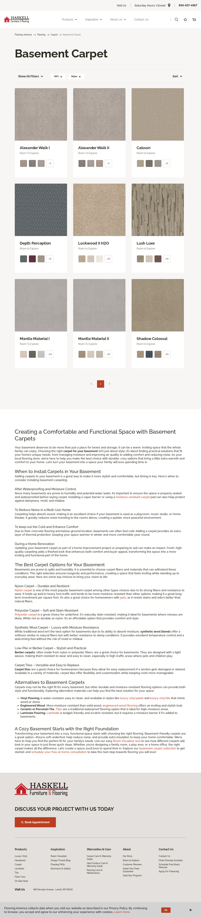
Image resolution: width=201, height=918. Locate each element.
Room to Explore (131, 860)
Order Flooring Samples (171, 860)
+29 (108, 259)
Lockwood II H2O (93, 243)
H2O (56, 76)
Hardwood (20, 860)
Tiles (59, 709)
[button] (176, 19)
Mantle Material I (35, 338)
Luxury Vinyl (21, 856)
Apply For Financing (169, 871)
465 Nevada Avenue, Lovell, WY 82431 (53, 889)
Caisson (143, 148)
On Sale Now (21, 881)
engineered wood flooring (120, 705)
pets (123, 597)
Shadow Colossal (152, 338)
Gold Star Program (132, 875)
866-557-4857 (188, 5)
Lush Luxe (146, 243)
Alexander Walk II (93, 148)
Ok (165, 910)
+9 (50, 163)
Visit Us (121, 5)
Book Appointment (37, 822)
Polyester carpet (26, 614)
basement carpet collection (157, 748)
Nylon (74, 76)
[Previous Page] (91, 384)
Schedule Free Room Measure (169, 866)
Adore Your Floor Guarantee (131, 870)
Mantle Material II (93, 338)
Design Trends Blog (60, 860)
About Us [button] (116, 19)
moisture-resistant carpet (133, 497)
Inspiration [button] (91, 19)
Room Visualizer (59, 856)
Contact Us (141, 19)
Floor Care (20, 876)
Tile (16, 872)
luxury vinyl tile (160, 698)
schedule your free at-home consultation (59, 752)
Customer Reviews (132, 864)
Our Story (127, 856)
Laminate (53, 713)
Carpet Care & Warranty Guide (99, 857)
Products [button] (67, 19)
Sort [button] (175, 76)
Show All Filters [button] (28, 76)
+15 (166, 163)
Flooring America (23, 34)
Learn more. (122, 912)
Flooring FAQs (58, 864)
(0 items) (194, 19)
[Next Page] (109, 384)
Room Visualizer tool (127, 741)
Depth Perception (35, 243)
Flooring (41, 34)
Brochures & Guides (61, 868)
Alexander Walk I (35, 148)
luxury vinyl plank (132, 698)
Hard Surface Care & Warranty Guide (97, 864)
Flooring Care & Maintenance (95, 871)
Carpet (54, 34)
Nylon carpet (23, 590)
